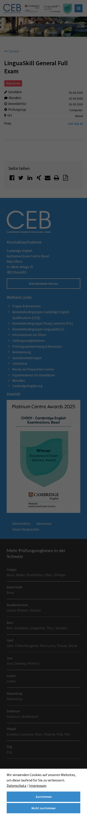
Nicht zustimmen (43, 808)
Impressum (37, 785)
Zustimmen (43, 797)
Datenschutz (16, 785)
